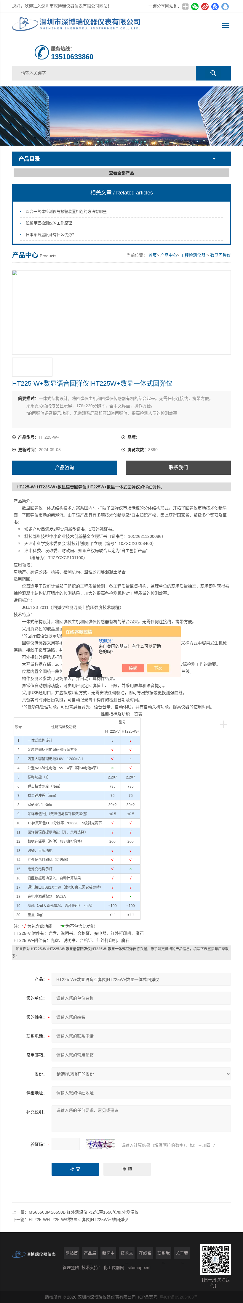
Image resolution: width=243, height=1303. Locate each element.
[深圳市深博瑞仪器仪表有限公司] (77, 25)
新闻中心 (108, 1255)
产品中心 (168, 255)
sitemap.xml (139, 1267)
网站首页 (71, 1255)
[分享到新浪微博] (205, 6)
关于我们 (182, 1255)
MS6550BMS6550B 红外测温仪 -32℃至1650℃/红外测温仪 (84, 1212)
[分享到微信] (195, 6)
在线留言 (145, 1255)
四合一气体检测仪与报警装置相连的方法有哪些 (66, 211)
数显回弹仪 (220, 255)
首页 (152, 255)
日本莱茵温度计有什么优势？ (51, 234)
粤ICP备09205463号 (179, 1297)
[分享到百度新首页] (215, 6)
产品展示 (90, 1255)
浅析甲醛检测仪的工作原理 (49, 223)
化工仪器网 (113, 1267)
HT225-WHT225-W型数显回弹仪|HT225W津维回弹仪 (78, 1219)
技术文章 (127, 1255)
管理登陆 (71, 1267)
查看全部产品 (121, 172)
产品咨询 (64, 467)
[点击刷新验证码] (100, 1144)
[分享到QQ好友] (225, 6)
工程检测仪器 (192, 255)
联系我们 (178, 467)
